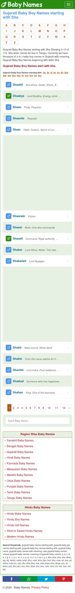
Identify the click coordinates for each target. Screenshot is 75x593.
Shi (9, 75)
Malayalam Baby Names (22, 469)
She (5, 75)
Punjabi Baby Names (20, 486)
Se (48, 72)
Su (58, 72)
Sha (66, 72)
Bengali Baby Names (20, 446)
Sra (26, 75)
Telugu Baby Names (19, 498)
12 (63, 408)
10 (49, 408)
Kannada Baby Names (21, 463)
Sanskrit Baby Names (20, 440)
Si (51, 72)
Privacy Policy (40, 587)
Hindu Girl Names (18, 525)
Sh (62, 72)
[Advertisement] (37, 172)
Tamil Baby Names (18, 492)
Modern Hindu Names (20, 536)
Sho (14, 75)
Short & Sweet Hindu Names (24, 531)
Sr (23, 75)
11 (56, 408)
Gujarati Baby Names (20, 452)
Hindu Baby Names (19, 514)
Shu (19, 75)
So (54, 72)
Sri (35, 75)
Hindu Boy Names (18, 519)
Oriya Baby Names (18, 481)
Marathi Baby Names (20, 475)
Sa (44, 72)
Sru (39, 75)
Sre (31, 75)
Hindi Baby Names (18, 457)
